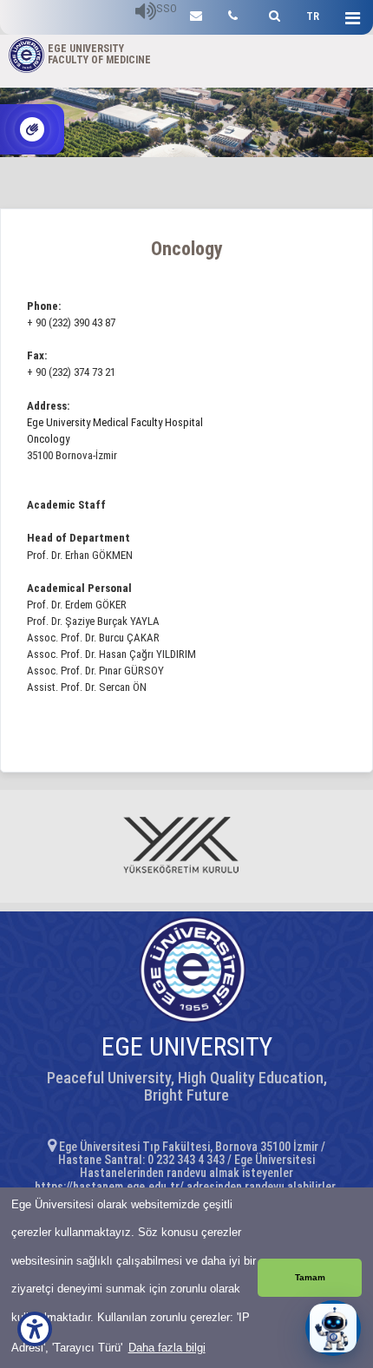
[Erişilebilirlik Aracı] (34, 1329)
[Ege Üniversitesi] (272, 13)
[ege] (196, 13)
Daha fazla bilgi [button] (167, 1347)
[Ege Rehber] (233, 13)
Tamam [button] (310, 1277)
